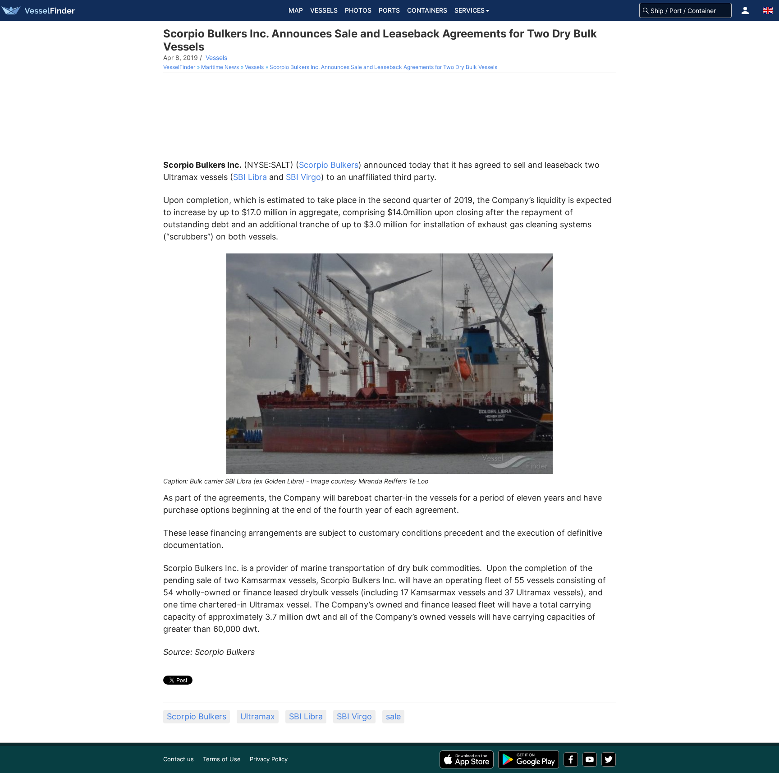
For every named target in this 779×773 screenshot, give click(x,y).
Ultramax (257, 716)
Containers (427, 10)
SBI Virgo (303, 177)
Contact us (178, 759)
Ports (389, 10)
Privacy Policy (269, 759)
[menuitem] (180, 67)
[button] (745, 10)
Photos (358, 10)
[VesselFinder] (37, 10)
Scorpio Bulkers (328, 165)
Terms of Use (222, 759)
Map (296, 10)
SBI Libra (250, 177)
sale (393, 716)
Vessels (324, 10)
